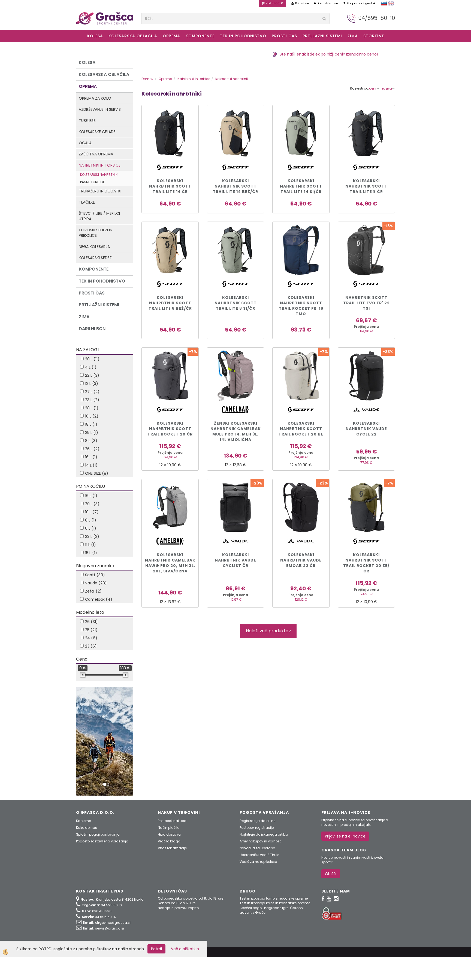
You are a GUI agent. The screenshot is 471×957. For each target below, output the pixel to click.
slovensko (384, 3)
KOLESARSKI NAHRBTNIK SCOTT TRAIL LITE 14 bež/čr (235, 186)
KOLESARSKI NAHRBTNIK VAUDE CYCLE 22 (366, 429)
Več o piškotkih (185, 949)
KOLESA (95, 36)
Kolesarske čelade (97, 131)
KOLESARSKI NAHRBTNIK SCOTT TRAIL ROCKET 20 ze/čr (366, 563)
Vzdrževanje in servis (100, 109)
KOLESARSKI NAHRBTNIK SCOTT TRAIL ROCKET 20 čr (170, 429)
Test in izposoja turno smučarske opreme (274, 898)
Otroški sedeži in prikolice (95, 232)
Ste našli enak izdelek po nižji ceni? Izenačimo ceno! (327, 54)
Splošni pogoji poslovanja (98, 834)
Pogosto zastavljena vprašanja (102, 841)
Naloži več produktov (268, 631)
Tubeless (87, 120)
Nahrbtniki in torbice (99, 165)
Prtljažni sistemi (322, 36)
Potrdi (156, 949)
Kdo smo (83, 820)
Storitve (373, 36)
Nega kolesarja (94, 246)
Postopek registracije (257, 827)
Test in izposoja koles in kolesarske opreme (275, 903)
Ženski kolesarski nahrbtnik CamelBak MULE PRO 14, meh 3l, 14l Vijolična (235, 431)
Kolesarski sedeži (96, 257)
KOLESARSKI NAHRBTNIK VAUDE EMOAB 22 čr (301, 560)
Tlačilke (87, 202)
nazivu (386, 88)
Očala (85, 143)
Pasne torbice (92, 182)
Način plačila (169, 827)
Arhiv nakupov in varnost (260, 841)
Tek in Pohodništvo (243, 36)
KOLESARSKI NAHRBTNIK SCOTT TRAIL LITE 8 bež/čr (170, 303)
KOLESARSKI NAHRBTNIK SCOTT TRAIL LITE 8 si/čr (236, 303)
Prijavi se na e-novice (345, 836)
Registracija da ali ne (257, 820)
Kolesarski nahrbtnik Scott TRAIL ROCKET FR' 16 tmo (301, 306)
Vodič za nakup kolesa (258, 861)
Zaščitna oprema (96, 154)
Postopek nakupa (172, 820)
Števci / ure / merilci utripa (99, 216)
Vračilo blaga (169, 841)
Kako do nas (86, 827)
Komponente (200, 36)
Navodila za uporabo (257, 848)
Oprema (171, 36)
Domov (147, 78)
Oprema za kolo (95, 98)
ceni (372, 88)
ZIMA (353, 36)
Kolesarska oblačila (132, 36)
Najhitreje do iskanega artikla (264, 834)
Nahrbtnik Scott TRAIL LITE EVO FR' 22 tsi (366, 303)
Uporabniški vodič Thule (259, 854)
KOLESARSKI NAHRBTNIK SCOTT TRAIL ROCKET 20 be (301, 429)
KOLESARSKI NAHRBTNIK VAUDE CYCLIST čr (235, 560)
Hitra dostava (169, 834)
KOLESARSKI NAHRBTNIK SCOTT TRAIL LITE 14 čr (170, 186)
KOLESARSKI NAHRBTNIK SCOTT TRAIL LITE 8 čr (366, 186)
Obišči (330, 873)
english (391, 3)
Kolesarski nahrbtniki (99, 174)
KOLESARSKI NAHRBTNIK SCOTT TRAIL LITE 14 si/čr (301, 186)
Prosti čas (284, 36)
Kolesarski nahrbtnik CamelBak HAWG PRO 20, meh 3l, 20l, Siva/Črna (170, 563)
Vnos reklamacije (172, 848)
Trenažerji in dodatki (100, 191)
